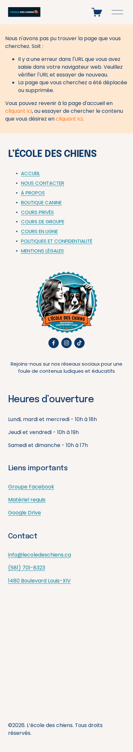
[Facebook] (53, 343)
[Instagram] (66, 343)
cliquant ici (18, 111)
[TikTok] (79, 343)
